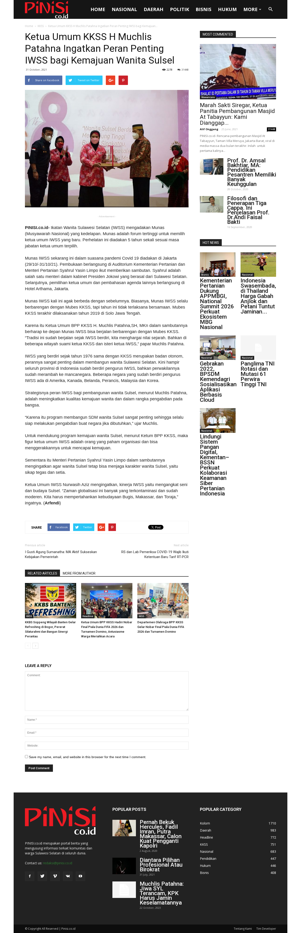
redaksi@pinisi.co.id (57, 863)
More (250, 9)
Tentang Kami (243, 929)
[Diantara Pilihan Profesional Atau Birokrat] (124, 866)
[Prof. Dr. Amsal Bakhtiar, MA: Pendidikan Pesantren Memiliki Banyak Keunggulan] (211, 166)
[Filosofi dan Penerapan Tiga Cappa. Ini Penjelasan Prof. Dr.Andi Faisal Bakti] (211, 204)
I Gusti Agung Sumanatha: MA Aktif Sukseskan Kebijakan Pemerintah (61, 554)
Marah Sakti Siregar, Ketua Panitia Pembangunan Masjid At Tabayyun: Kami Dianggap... (237, 114)
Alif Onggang (209, 129)
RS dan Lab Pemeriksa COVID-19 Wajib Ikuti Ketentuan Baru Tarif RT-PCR (155, 554)
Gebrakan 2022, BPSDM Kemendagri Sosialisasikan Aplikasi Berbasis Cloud (218, 381)
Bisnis (203, 9)
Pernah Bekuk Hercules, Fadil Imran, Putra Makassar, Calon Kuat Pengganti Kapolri (161, 834)
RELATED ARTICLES (42, 573)
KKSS (41, 26)
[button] (270, 9)
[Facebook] (29, 876)
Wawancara (208, 97)
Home (98, 9)
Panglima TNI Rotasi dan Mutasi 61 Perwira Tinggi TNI (258, 374)
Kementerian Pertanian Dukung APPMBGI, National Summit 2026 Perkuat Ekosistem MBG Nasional (217, 303)
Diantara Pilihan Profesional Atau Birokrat (161, 865)
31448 (185, 69)
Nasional (124, 9)
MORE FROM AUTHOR (79, 573)
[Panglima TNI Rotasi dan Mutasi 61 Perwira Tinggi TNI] (258, 347)
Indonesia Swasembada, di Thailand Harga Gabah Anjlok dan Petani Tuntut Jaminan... (258, 296)
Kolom (205, 823)
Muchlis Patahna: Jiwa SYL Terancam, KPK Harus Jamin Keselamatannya (162, 893)
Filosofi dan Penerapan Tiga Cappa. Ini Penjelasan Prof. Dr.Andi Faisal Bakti (248, 210)
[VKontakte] (67, 876)
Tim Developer (266, 929)
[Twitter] (42, 876)
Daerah (153, 9)
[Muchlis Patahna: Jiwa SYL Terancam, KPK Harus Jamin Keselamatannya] (124, 889)
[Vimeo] (55, 876)
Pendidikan (208, 858)
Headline (88, 616)
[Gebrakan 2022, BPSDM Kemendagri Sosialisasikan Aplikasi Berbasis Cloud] (218, 347)
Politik (179, 9)
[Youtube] (80, 876)
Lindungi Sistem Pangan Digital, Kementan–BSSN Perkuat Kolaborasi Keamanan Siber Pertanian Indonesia (214, 465)
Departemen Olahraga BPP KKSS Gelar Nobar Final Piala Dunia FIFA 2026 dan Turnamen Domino (160, 626)
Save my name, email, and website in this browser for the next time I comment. (87, 757)
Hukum (227, 9)
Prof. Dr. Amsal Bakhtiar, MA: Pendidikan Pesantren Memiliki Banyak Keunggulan (251, 172)
